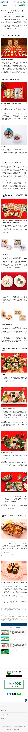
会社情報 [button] (2, 718)
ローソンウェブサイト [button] (5, 706)
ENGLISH (25, 726)
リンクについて (15, 726)
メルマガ (3, 726)
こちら (13, 608)
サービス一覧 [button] (3, 710)
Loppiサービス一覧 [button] (4, 714)
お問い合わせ (20, 726)
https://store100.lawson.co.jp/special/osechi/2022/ (12, 596)
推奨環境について (8, 726)
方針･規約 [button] (3, 722)
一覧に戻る (14, 624)
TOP (26, 700)
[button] (27, 2)
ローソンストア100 (4, 8)
